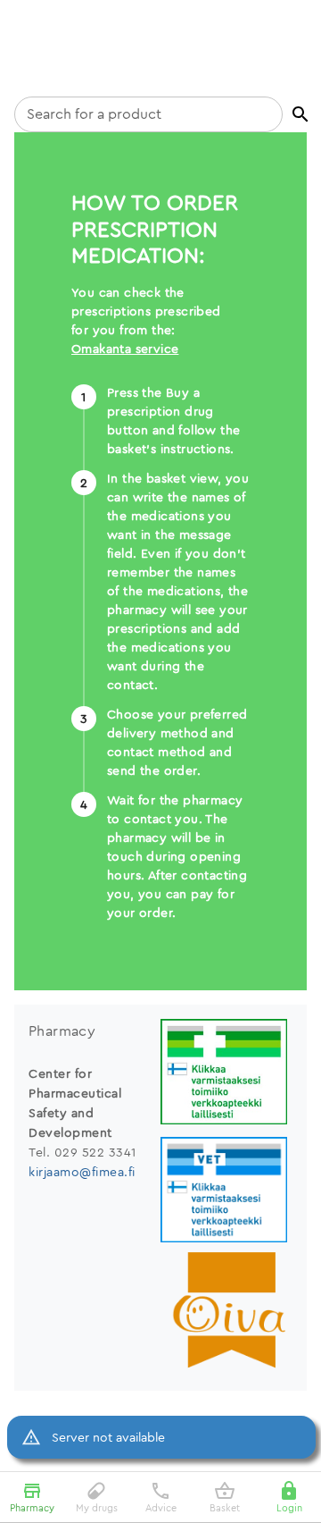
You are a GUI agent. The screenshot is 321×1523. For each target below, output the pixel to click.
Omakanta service (124, 349)
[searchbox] (148, 114)
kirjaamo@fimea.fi (82, 1172)
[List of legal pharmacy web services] (226, 1074)
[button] (300, 114)
